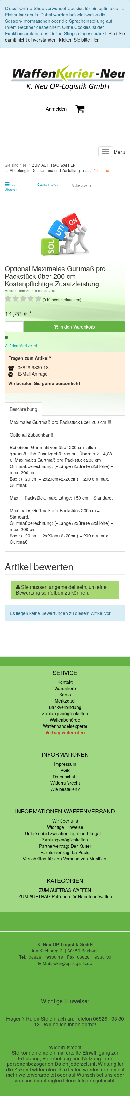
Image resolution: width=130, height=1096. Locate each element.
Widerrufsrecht (65, 783)
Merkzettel (65, 701)
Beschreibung (23, 409)
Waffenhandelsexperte (65, 726)
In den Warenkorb (76, 327)
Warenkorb (65, 688)
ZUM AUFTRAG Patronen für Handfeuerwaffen (65, 896)
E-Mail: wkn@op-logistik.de (65, 963)
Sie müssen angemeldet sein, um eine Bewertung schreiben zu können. (61, 589)
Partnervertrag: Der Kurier (65, 846)
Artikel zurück (49, 185)
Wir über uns (65, 821)
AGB (65, 770)
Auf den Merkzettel (21, 345)
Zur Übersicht (11, 187)
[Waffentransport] (65, 78)
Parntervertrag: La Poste (65, 852)
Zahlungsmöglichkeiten (65, 713)
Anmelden (56, 108)
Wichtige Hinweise (65, 827)
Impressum (65, 764)
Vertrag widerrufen (65, 732)
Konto (65, 694)
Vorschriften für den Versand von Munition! (65, 858)
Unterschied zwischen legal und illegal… (65, 833)
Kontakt (65, 682)
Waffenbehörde (65, 720)
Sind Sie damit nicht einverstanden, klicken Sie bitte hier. (65, 36)
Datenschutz (65, 776)
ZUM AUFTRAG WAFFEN (65, 890)
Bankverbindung (65, 707)
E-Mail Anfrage (33, 374)
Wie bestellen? (65, 789)
